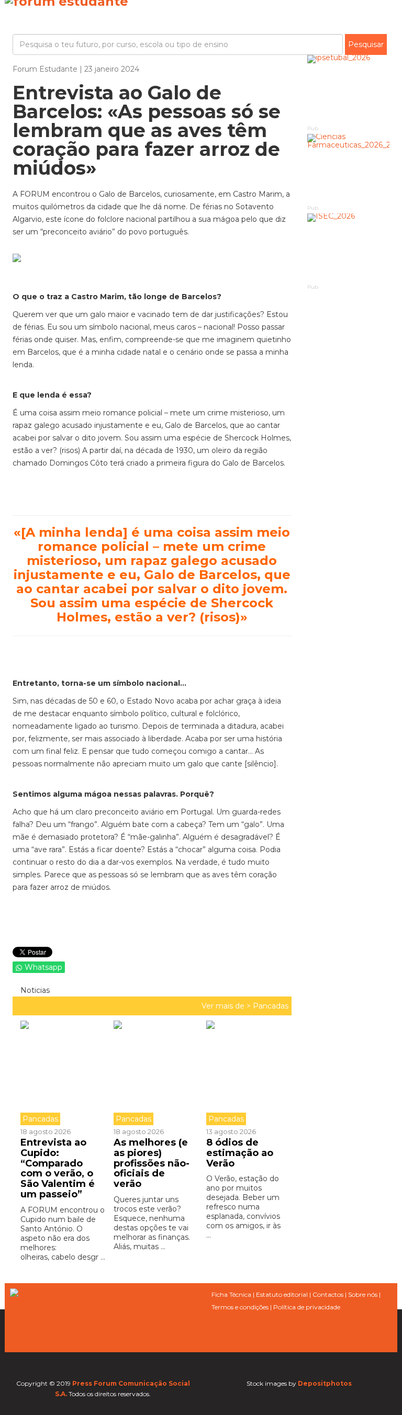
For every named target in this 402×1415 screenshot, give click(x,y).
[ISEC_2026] (348, 247)
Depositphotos (325, 1383)
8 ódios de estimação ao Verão (239, 1153)
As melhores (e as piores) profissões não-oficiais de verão (151, 1163)
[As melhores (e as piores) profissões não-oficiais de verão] (152, 1073)
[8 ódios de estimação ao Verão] (245, 1073)
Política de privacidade (306, 1307)
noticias (34, 990)
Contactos (327, 1294)
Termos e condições (240, 1307)
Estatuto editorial (282, 1294)
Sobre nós (362, 1294)
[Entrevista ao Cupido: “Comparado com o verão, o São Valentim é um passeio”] (63, 1073)
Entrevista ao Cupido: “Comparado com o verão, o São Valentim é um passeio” (57, 1168)
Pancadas (270, 1006)
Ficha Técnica (231, 1294)
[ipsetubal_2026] (348, 89)
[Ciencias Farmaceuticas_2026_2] (348, 168)
